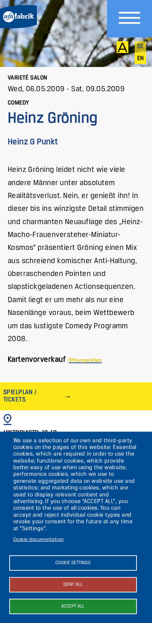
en (140, 58)
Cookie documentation (38, 539)
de (140, 47)
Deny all (73, 584)
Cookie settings (72, 562)
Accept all (72, 606)
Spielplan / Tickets (20, 396)
